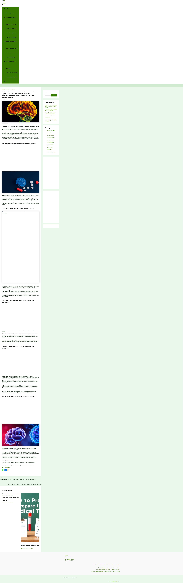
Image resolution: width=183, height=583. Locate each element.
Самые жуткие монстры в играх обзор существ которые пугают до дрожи (51, 106)
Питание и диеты (11, 37)
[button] (15, 17)
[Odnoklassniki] (8, 470)
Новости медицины (9, 13)
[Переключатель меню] (11, 20)
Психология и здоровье (13, 72)
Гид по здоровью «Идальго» (9, 5)
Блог (5, 81)
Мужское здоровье (12, 28)
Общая (8, 68)
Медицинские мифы (12, 52)
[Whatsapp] (3, 470)
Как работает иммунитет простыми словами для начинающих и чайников (10, 499)
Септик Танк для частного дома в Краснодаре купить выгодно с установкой (51, 120)
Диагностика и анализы (10, 41)
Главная (6, 8)
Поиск (46, 92)
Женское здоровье (11, 24)
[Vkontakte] (6, 470)
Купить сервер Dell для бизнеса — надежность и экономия (109, 567)
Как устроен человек (9, 61)
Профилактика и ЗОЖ (12, 77)
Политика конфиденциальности (114, 581)
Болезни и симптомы (9, 17)
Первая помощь (11, 57)
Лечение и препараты (12, 48)
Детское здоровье (11, 33)
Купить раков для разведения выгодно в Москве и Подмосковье (50, 116)
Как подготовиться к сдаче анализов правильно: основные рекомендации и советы (30, 545)
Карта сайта (118, 579)
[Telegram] (4, 470)
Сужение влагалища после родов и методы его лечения (109, 565)
